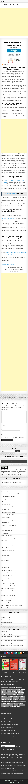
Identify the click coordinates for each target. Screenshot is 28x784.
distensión (4, 694)
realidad (8, 703)
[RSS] (21, 653)
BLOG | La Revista (5, 614)
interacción (4, 698)
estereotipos (4, 696)
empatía (14, 694)
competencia (10, 689)
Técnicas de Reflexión (6, 598)
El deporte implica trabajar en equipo (10, 733)
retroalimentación (5, 705)
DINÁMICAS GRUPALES (14, 4)
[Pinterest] (7, 653)
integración (22, 696)
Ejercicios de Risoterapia (8, 512)
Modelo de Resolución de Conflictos (9, 724)
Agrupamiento (5, 565)
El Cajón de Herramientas (7, 636)
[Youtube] (12, 653)
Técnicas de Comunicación (7, 588)
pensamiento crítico (6, 701)
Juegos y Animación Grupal (7, 619)
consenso (14, 691)
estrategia (10, 696)
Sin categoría (4, 558)
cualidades (15, 693)
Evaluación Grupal (6, 575)
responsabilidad (20, 703)
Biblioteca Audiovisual (7, 545)
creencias (9, 693)
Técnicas (3, 562)
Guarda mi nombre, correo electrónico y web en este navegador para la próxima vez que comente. (12, 436)
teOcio (2, 631)
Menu (4, 1)
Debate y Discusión (6, 506)
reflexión (13, 703)
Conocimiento (5, 504)
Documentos (14, 40)
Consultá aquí (15, 681)
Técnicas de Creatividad (6, 590)
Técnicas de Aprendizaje (7, 585)
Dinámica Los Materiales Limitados (9, 718)
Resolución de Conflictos (7, 583)
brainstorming (12, 687)
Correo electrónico (6, 427)
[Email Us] (16, 653)
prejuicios (4, 703)
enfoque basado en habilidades (8, 218)
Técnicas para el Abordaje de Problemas (10, 605)
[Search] (23, 653)
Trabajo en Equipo (6, 527)
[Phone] (19, 653)
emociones (9, 694)
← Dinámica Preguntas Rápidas (7, 397)
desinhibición (21, 693)
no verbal (10, 699)
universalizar (13, 706)
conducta (23, 689)
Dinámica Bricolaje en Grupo (8, 736)
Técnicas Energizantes (6, 602)
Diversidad (4, 509)
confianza (4, 691)
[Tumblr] (14, 653)
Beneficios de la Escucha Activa (8, 716)
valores (18, 706)
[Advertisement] (14, 22)
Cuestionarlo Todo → (23, 397)
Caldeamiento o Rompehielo (8, 496)
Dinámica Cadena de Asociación (8, 730)
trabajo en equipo (5, 706)
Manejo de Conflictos (7, 514)
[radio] (10, 271)
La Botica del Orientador (6, 634)
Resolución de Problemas (8, 525)
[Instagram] (9, 653)
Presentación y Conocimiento (9, 578)
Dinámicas (3, 491)
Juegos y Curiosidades (7, 553)
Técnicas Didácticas (5, 600)
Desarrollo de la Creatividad (8, 572)
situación (16, 705)
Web (2, 432)
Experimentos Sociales (6, 622)
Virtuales (4, 533)
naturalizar (4, 699)
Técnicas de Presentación (7, 595)
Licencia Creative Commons (18, 469)
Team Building (4, 560)
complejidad (17, 689)
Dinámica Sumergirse (6, 713)
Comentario (4, 409)
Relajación (4, 580)
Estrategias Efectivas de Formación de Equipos (14, 43)
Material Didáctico (5, 543)
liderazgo (10, 698)
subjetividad (21, 705)
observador (15, 699)
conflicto (9, 691)
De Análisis (4, 567)
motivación (22, 698)
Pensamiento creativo (7, 520)
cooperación (19, 691)
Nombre (3, 425)
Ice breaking (4, 540)
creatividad (4, 693)
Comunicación (5, 501)
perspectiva (23, 701)
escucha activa (20, 694)
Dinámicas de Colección (6, 535)
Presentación (5, 522)
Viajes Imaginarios (6, 530)
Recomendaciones (6, 555)
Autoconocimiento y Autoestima (9, 493)
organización (21, 699)
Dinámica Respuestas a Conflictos (9, 739)
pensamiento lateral (15, 701)
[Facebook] (5, 653)
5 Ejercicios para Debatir (7, 727)
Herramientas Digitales (7, 550)
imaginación (16, 696)
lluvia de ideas (16, 698)
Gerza (2, 643)
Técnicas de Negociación (7, 593)
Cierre (3, 499)
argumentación (5, 687)
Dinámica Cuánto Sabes (6, 721)
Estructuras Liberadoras (7, 538)
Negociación (5, 517)
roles (11, 705)
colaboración (4, 689)
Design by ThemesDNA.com (14, 782)
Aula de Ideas (4, 640)
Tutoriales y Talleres (6, 607)
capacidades (18, 687)
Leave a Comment (14, 47)
